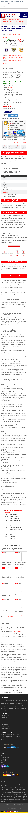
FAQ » (2, 739)
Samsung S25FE (9, 525)
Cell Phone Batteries (14, 19)
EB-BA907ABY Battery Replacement (12, 23)
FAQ (22, 808)
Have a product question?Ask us (11, 118)
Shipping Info (5, 724)
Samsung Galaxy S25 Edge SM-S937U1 (13, 527)
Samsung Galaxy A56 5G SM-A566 (12, 522)
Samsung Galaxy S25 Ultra (11, 540)
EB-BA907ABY (6, 192)
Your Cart (17, 10)
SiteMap (3, 756)
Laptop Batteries (5, 757)
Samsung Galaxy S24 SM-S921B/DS (13, 545)
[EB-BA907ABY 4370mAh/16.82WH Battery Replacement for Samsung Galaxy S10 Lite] (14, 35)
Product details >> (20, 142)
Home (4, 19)
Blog (2, 762)
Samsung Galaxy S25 (10, 536)
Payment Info (5, 722)
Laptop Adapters (5, 759)
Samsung (10, 87)
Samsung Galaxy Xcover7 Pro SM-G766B (14, 529)
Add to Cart (13, 116)
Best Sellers (5, 726)
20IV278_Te (10, 80)
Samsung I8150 (9, 531)
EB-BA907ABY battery (8, 616)
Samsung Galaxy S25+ (10, 538)
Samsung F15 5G (9, 543)
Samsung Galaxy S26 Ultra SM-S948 (13, 516)
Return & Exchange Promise (9, 719)
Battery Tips (4, 761)
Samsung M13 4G (9, 542)
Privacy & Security (7, 715)
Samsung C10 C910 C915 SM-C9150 (13, 520)
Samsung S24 (9, 534)
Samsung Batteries (8, 21)
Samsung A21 (9, 523)
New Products (6, 728)
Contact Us (15, 808)
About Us (4, 717)
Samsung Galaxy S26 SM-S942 (12, 514)
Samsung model (20, 21)
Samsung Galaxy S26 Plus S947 (12, 518)
